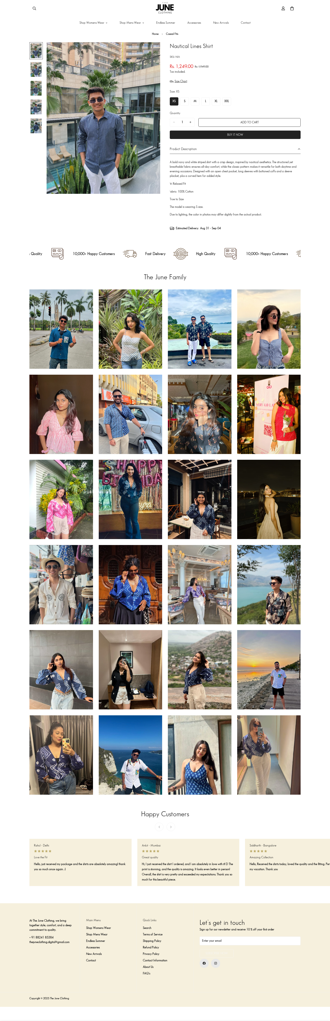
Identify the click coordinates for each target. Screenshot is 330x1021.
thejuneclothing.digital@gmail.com (49, 942)
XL (217, 103)
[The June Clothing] (165, 8)
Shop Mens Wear (130, 22)
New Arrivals (221, 22)
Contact (246, 22)
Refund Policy (151, 947)
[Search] (34, 8)
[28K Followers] (215, 963)
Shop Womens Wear (91, 22)
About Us (148, 967)
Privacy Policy (151, 954)
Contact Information (155, 960)
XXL (227, 103)
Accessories (194, 22)
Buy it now (235, 134)
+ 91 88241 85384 (41, 937)
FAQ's (146, 973)
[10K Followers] (204, 963)
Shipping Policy (152, 941)
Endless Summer (165, 22)
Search (147, 928)
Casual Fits (172, 34)
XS (175, 103)
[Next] (171, 827)
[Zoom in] (152, 50)
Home (155, 34)
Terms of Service (153, 934)
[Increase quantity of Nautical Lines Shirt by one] (190, 122)
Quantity (175, 113)
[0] (292, 8)
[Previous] (159, 827)
